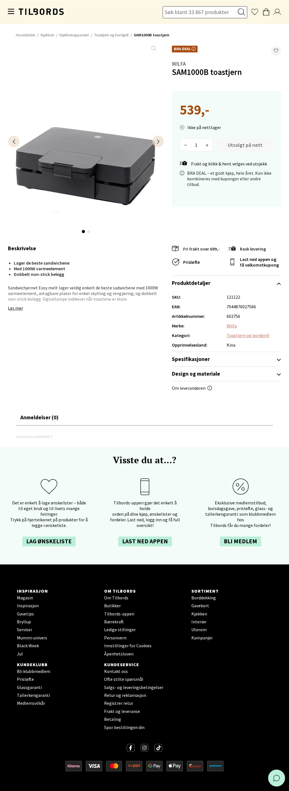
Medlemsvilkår (31, 703)
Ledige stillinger (120, 629)
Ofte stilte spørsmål (123, 679)
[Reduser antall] (185, 145)
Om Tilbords (116, 598)
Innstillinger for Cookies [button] (128, 645)
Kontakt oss (116, 671)
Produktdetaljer (191, 283)
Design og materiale (196, 373)
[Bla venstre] (13, 141)
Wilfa (179, 63)
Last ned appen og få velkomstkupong (259, 262)
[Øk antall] (207, 145)
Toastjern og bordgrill (111, 34)
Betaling (112, 719)
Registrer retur (118, 703)
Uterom (199, 629)
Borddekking (203, 598)
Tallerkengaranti (33, 695)
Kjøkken (47, 34)
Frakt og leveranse (122, 711)
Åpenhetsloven (118, 654)
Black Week (28, 645)
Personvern (115, 638)
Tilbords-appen (119, 614)
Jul (20, 654)
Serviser (24, 629)
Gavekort (200, 605)
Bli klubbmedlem (33, 671)
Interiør (199, 621)
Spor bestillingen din (124, 727)
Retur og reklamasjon (125, 695)
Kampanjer (202, 638)
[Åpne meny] (11, 12)
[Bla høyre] (158, 141)
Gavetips (25, 614)
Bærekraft (114, 621)
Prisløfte (191, 262)
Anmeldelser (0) (39, 417)
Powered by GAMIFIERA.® (34, 437)
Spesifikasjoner (191, 359)
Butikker (112, 605)
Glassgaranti (29, 687)
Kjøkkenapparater (74, 34)
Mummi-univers (32, 638)
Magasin (25, 598)
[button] (276, 51)
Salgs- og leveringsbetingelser (133, 687)
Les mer (15, 308)
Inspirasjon (28, 605)
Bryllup (24, 621)
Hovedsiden (25, 34)
